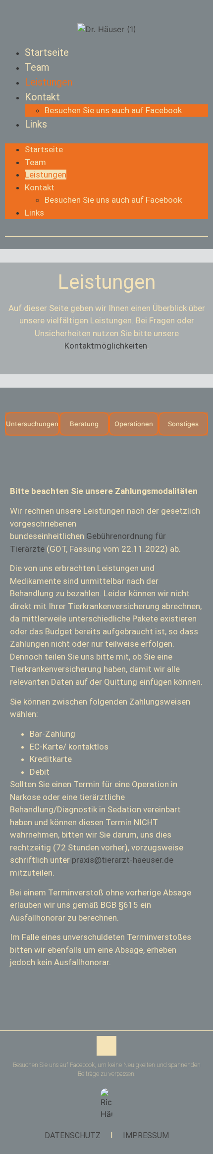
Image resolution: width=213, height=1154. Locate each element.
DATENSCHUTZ (73, 1135)
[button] (106, 137)
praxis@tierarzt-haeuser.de (122, 860)
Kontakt (42, 97)
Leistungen (48, 82)
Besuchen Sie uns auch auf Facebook (113, 110)
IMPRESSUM (146, 1135)
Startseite (47, 52)
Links (36, 124)
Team (37, 67)
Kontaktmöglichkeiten (105, 346)
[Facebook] (106, 1046)
